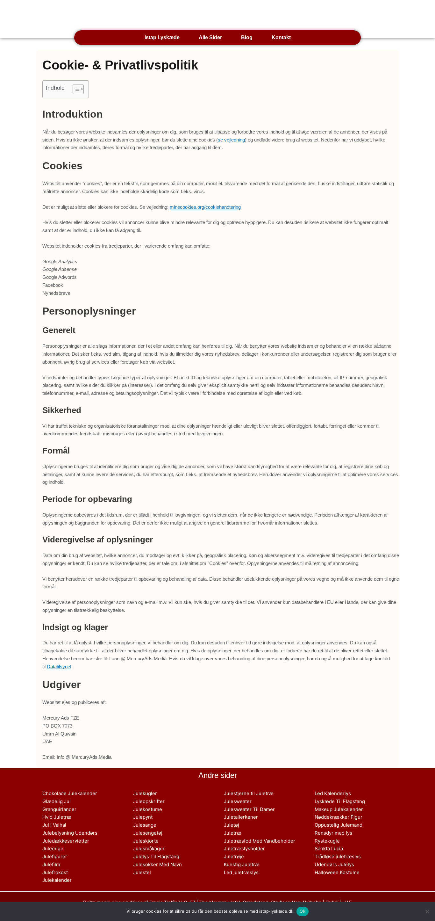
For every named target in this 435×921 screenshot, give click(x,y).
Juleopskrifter (149, 801)
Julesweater (238, 801)
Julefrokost (55, 872)
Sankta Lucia (329, 848)
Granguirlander (59, 809)
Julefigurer (54, 856)
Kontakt (281, 37)
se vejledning (231, 139)
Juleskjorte (146, 841)
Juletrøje (234, 856)
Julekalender (57, 880)
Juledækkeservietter (65, 841)
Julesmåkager (149, 848)
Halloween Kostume (337, 872)
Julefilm (51, 864)
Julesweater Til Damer (249, 809)
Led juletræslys (241, 872)
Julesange (144, 825)
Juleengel (53, 848)
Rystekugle (327, 841)
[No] (427, 911)
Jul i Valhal (54, 825)
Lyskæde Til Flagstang (340, 801)
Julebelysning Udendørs (69, 833)
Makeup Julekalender (339, 809)
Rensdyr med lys (333, 833)
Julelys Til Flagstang (156, 856)
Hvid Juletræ (56, 817)
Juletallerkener (241, 817)
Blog (247, 37)
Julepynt (143, 817)
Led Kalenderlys (333, 793)
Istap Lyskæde (126, 16)
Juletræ (232, 833)
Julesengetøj (147, 833)
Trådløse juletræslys (338, 856)
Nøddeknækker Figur (338, 817)
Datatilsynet (59, 666)
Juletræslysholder (244, 848)
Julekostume (147, 809)
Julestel (142, 872)
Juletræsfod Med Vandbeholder (259, 841)
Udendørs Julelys (334, 864)
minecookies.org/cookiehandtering (205, 207)
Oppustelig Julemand (338, 825)
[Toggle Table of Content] (75, 89)
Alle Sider (210, 37)
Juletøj (231, 825)
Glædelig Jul (56, 801)
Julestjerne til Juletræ (249, 793)
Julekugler (145, 793)
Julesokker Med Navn (157, 864)
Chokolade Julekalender (69, 793)
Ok (302, 911)
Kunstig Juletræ (242, 864)
